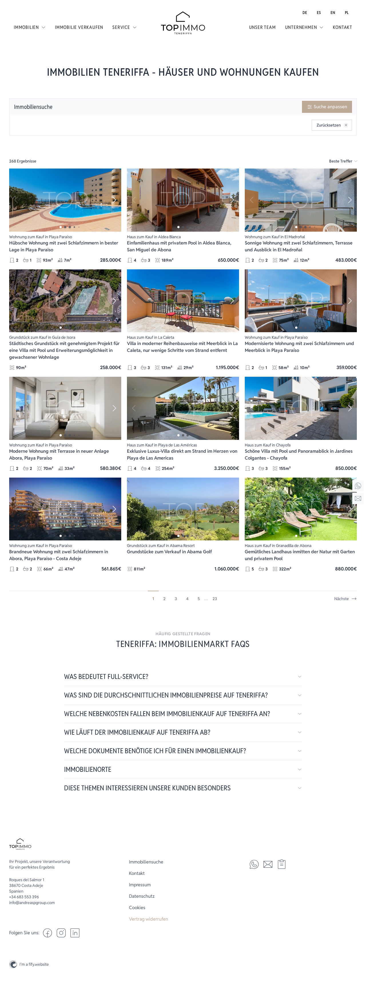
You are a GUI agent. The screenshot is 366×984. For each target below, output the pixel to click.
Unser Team (262, 27)
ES (319, 12)
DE (305, 12)
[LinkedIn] (75, 933)
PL (347, 12)
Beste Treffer (340, 161)
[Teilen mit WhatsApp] (254, 864)
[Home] (358, 486)
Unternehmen (301, 27)
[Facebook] (47, 933)
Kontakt (342, 27)
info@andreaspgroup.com (32, 902)
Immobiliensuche (33, 107)
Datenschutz (142, 896)
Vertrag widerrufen (148, 919)
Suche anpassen (330, 107)
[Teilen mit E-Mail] (268, 864)
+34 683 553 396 (24, 896)
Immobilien (26, 27)
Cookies (137, 908)
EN (333, 12)
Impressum (140, 885)
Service (121, 27)
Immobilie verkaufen (79, 27)
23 (214, 598)
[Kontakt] (358, 498)
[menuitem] (305, 12)
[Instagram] (358, 951)
